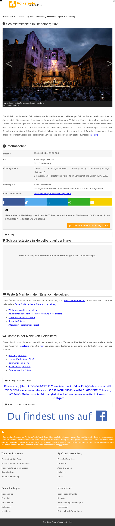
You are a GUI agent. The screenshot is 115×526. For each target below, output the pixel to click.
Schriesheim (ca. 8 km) (19, 366)
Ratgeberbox (7, 472)
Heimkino (62, 472)
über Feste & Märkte (67, 494)
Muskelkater (7, 502)
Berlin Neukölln (59, 390)
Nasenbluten (7, 494)
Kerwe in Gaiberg (17, 321)
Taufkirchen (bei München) (52, 394)
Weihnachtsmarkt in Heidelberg (23, 310)
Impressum (63, 507)
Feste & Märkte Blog (11, 459)
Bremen (23, 390)
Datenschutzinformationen (70, 511)
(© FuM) (94, 135)
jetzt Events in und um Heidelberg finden (88, 225)
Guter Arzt (6, 507)
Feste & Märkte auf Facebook (15, 463)
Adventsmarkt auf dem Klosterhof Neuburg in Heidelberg (35, 314)
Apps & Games (65, 468)
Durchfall (5, 498)
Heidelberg (24, 346)
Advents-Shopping (10, 476)
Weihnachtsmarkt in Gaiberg (22, 317)
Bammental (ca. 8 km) (19, 363)
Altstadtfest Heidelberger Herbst (24, 325)
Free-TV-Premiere (66, 459)
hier (41, 346)
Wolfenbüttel (18, 394)
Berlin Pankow (97, 394)
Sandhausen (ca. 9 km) (20, 370)
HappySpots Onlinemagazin (14, 468)
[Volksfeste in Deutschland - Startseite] (30, 4)
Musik (60, 476)
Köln (81, 390)
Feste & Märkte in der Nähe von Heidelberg (35, 304)
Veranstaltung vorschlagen (70, 502)
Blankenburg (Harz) (16, 386)
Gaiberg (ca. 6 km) (17, 355)
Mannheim (98, 386)
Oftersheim (31, 395)
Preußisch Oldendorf (79, 394)
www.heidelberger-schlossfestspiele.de (52, 193)
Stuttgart (57, 398)
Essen (74, 390)
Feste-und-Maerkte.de (74, 300)
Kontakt (61, 498)
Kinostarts (62, 463)
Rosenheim (93, 390)
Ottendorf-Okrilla (39, 386)
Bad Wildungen (82, 386)
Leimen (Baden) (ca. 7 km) (21, 359)
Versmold (31, 390)
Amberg (106, 390)
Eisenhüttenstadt (61, 386)
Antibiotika (6, 511)
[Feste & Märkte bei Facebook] (57, 423)
